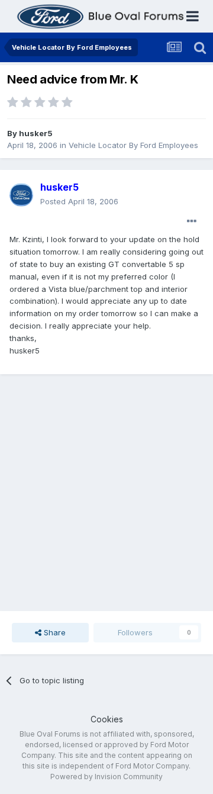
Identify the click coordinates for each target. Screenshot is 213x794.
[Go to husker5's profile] (21, 195)
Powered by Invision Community (106, 776)
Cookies (107, 719)
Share (53, 632)
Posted (79, 201)
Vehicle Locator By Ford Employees (133, 145)
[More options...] (192, 221)
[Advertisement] (106, 492)
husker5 (36, 133)
